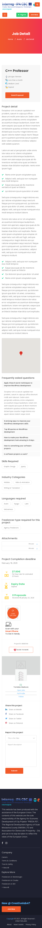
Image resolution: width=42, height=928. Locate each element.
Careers (5, 857)
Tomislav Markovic (21, 687)
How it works (19, 924)
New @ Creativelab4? (16, 903)
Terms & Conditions (9, 861)
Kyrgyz (16, 504)
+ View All (5, 868)
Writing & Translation (12, 488)
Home (10, 39)
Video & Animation (23, 482)
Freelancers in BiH (8, 884)
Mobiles (7, 482)
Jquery (23, 466)
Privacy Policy (31, 924)
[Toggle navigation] (4, 15)
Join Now (34, 15)
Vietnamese (8, 509)
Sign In (23, 15)
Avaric (19, 39)
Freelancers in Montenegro (12, 877)
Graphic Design (9, 466)
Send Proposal (17, 95)
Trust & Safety (7, 864)
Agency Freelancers (11, 528)
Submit (14, 771)
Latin (26, 504)
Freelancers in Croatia (10, 880)
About (9, 924)
